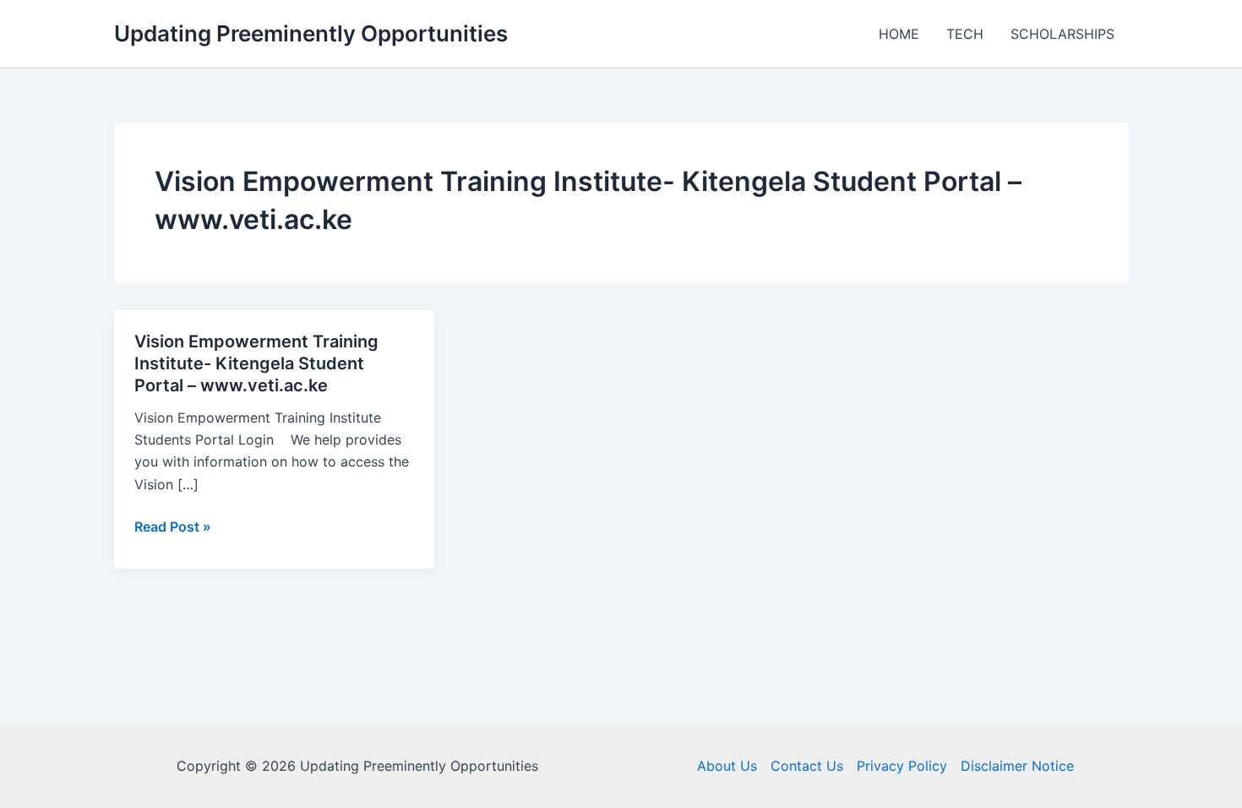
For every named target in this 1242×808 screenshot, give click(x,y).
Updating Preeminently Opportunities (311, 33)
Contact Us (807, 765)
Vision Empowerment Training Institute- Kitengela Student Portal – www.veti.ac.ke (256, 363)
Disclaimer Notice (1017, 765)
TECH (964, 33)
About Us (727, 765)
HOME (899, 33)
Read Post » (172, 527)
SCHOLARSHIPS (1062, 33)
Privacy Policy (902, 765)
